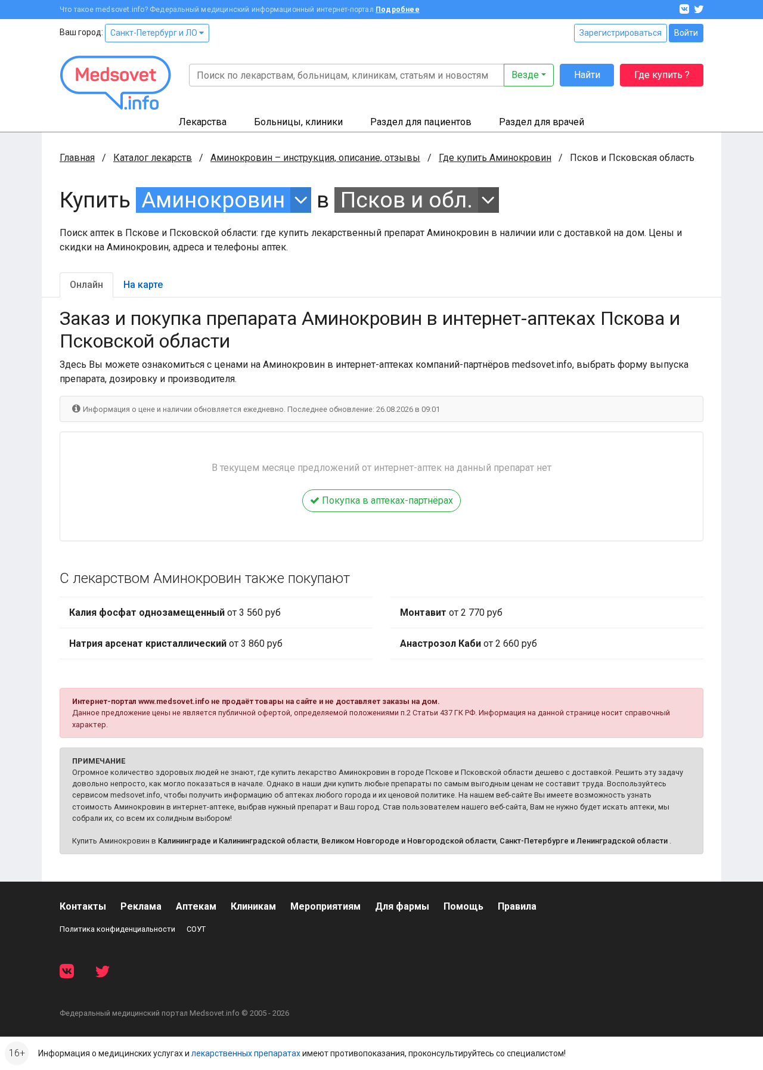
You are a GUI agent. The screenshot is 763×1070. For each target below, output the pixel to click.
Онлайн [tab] (86, 284)
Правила (517, 906)
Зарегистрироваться (620, 33)
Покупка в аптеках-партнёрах (386, 500)
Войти (686, 33)
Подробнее (398, 9)
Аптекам (196, 906)
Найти (587, 74)
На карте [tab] (143, 284)
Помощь (463, 906)
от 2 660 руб (468, 643)
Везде (525, 74)
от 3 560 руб (175, 612)
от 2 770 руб (451, 612)
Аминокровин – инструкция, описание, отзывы (315, 157)
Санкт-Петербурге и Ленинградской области (584, 840)
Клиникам (253, 906)
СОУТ (196, 929)
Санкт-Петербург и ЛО (154, 33)
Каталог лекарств (152, 157)
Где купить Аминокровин (495, 157)
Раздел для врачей (541, 122)
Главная (77, 157)
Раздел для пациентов (421, 122)
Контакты (83, 906)
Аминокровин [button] (213, 200)
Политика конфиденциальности (117, 929)
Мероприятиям (325, 906)
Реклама (141, 906)
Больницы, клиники (298, 122)
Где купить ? (662, 74)
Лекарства (203, 122)
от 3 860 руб (176, 643)
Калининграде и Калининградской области (238, 840)
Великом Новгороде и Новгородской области (408, 840)
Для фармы (402, 906)
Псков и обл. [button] (406, 200)
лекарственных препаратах (245, 1053)
